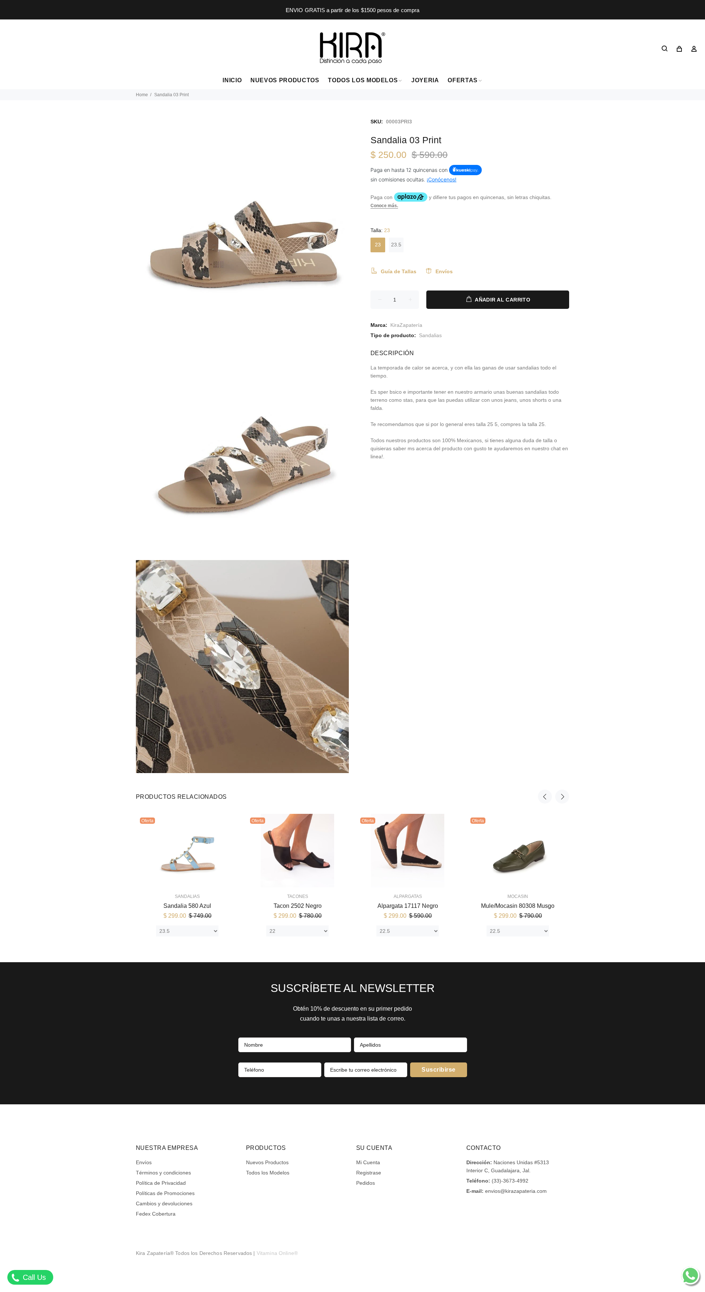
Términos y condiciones (163, 1173)
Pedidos (365, 1183)
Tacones (297, 896)
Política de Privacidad (161, 1183)
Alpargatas (408, 896)
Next (562, 797)
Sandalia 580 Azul (187, 906)
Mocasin (517, 896)
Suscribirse (438, 1070)
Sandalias (430, 335)
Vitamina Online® (277, 1253)
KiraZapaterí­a (406, 325)
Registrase (368, 1173)
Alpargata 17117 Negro (407, 906)
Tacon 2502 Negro (298, 906)
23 (378, 245)
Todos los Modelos (267, 1173)
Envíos (144, 1162)
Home (142, 94)
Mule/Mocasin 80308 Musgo (517, 906)
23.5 (396, 245)
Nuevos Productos (267, 1162)
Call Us (33, 1277)
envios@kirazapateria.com (516, 1191)
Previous (545, 797)
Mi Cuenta (368, 1162)
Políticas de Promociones (165, 1193)
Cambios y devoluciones (164, 1203)
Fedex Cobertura (156, 1214)
